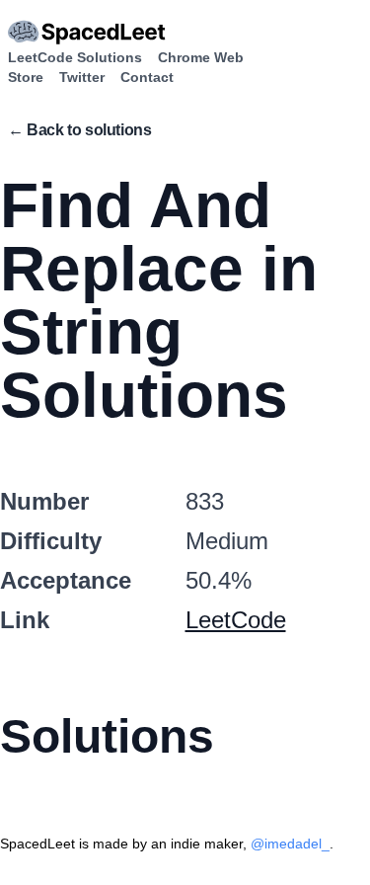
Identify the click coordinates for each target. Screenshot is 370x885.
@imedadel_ (290, 843)
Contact (147, 77)
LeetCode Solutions (75, 57)
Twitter (82, 77)
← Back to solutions (79, 129)
